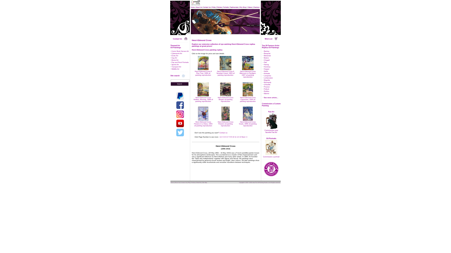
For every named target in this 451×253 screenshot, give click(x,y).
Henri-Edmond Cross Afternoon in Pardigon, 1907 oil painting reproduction (247, 74)
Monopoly (267, 82)
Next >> (244, 137)
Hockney (267, 67)
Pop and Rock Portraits (180, 62)
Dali (265, 62)
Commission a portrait (271, 157)
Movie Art (174, 60)
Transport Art (176, 67)
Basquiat (267, 53)
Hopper (266, 69)
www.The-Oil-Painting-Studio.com (261, 182)
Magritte (267, 80)
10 (233, 137)
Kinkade (267, 73)
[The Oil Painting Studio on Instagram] (180, 117)
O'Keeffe (267, 85)
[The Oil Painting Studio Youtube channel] (180, 127)
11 (236, 137)
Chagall (267, 60)
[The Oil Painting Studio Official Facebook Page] (180, 108)
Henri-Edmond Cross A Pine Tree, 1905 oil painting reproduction (203, 73)
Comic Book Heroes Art (180, 51)
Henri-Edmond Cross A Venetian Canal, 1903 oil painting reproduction (225, 73)
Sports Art (175, 64)
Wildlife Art (175, 69)
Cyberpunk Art (176, 53)
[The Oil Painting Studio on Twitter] (180, 136)
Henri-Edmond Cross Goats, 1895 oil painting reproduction (248, 124)
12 (238, 137)
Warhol (266, 93)
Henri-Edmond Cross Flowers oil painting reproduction (225, 124)
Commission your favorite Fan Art (271, 131)
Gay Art (174, 58)
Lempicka (267, 76)
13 (240, 137)
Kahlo (266, 71)
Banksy (266, 51)
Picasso (267, 87)
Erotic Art (174, 56)
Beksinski (267, 56)
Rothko (266, 91)
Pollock (266, 89)
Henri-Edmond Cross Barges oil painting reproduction (225, 99)
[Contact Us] (185, 39)
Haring (266, 64)
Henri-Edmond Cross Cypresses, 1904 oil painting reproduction (248, 99)
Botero (266, 58)
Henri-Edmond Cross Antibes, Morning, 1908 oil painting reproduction (203, 99)
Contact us (223, 133)
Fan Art (271, 112)
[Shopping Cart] (276, 39)
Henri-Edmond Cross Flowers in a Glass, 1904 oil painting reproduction (203, 124)
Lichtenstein (268, 78)
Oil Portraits (271, 138)
